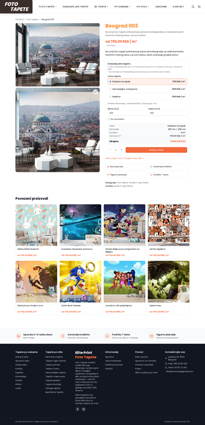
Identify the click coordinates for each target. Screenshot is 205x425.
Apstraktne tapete (54, 392)
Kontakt (178, 6)
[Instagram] (83, 409)
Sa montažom (117, 119)
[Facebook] (77, 409)
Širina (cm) (113, 108)
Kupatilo (19, 372)
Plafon (18, 384)
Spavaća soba (22, 360)
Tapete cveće (52, 368)
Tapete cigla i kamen (55, 360)
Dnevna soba (21, 356)
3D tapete (100, 6)
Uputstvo (109, 356)
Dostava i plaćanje (144, 364)
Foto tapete (46, 6)
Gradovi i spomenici (139, 182)
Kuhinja (18, 368)
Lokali (18, 388)
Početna (19, 19)
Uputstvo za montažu (145, 360)
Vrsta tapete (114, 76)
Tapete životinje (53, 384)
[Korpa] (199, 6)
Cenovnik (161, 6)
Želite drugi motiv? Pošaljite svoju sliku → (124, 158)
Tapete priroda (52, 364)
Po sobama (121, 6)
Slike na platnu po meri (146, 372)
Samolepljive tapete (75, 6)
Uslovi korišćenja (113, 360)
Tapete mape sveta (55, 376)
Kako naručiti (141, 356)
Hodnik (18, 380)
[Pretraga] (193, 6)
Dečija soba (21, 364)
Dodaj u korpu (156, 150)
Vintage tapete (52, 388)
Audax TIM (185, 421)
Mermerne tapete (54, 356)
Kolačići (109, 368)
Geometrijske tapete (55, 372)
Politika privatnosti (114, 364)
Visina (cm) (154, 108)
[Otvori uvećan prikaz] (95, 91)
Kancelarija (20, 376)
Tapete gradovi (52, 380)
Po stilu (142, 6)
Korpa (138, 368)
